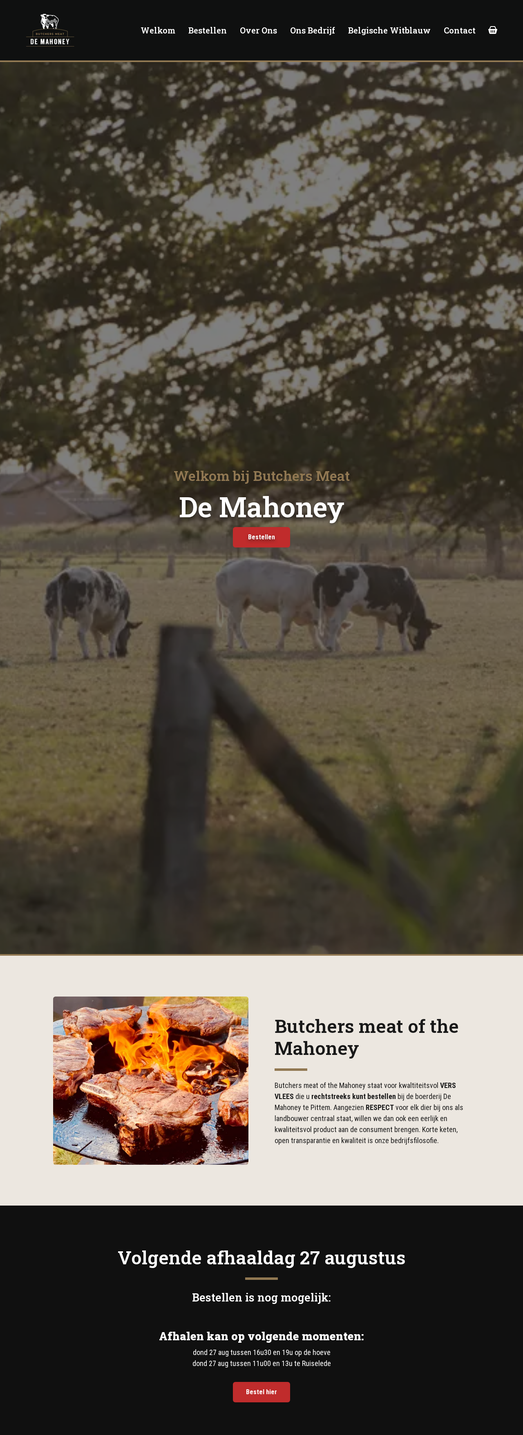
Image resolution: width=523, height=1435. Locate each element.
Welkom (158, 30)
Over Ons (258, 30)
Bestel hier (261, 1392)
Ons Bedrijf (312, 30)
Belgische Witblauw (389, 30)
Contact (460, 30)
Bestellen (207, 30)
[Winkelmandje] (493, 30)
